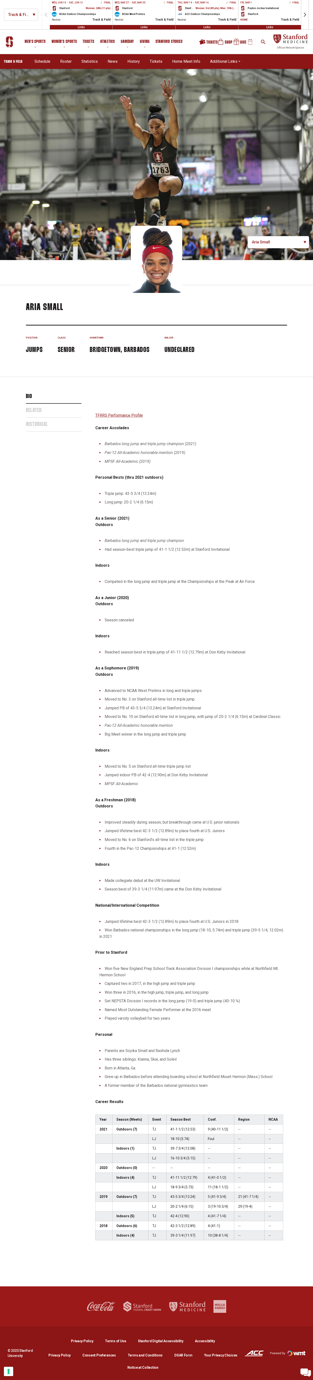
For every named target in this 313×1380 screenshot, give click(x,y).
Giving (144, 42)
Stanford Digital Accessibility (164, 1341)
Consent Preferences (99, 1355)
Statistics (89, 61)
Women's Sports (64, 42)
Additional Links (223, 61)
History (133, 61)
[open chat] (305, 1372)
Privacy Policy (86, 1341)
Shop (222, 43)
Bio (29, 396)
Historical (37, 424)
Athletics (107, 42)
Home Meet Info (186, 61)
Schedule (42, 61)
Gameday (127, 42)
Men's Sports (35, 42)
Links (81, 27)
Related (34, 410)
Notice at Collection (142, 1367)
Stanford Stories (169, 42)
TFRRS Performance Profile (119, 415)
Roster (66, 61)
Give (238, 43)
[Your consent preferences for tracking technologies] (8, 1371)
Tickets (88, 42)
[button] (305, 14)
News (113, 61)
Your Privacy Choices (220, 1355)
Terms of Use (115, 1341)
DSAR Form (183, 1355)
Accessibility (205, 1341)
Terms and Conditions (145, 1355)
